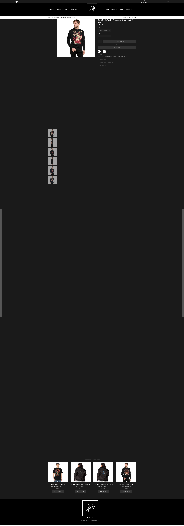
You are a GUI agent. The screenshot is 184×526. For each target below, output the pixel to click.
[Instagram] (17, 2)
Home (49, 17)
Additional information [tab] (106, 62)
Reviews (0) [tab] (103, 65)
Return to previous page (129, 17)
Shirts (50, 9)
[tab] (117, 59)
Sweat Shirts (62, 9)
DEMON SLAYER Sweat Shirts (68, 17)
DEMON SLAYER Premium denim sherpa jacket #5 (103, 485)
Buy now (118, 47)
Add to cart (120, 41)
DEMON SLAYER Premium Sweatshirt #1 (126, 485)
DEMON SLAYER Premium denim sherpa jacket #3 (80, 485)
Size (99, 33)
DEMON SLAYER (55, 17)
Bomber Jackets (125, 9)
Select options (65, 472)
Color (99, 28)
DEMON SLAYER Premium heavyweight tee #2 (58, 485)
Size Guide (100, 39)
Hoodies (74, 9)
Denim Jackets (110, 9)
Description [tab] (103, 59)
